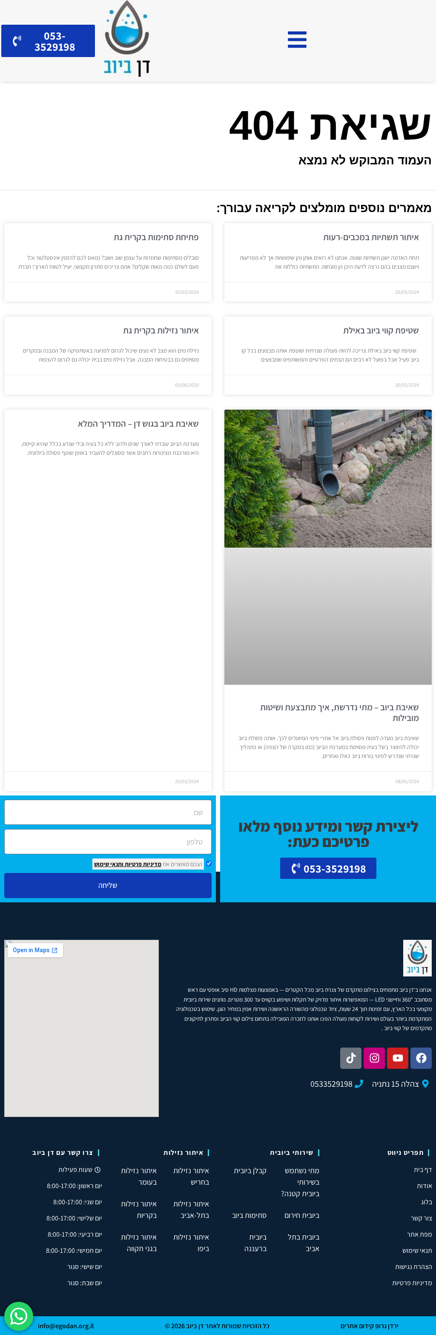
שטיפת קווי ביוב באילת (381, 330)
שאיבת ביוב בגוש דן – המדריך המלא (138, 423)
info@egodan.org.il (66, 1325)
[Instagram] (374, 1058)
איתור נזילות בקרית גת (161, 330)
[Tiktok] (350, 1058)
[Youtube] (397, 1058)
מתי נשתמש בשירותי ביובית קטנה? (300, 1182)
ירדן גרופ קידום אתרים (370, 1325)
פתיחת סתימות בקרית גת (156, 237)
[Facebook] (421, 1058)
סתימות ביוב (249, 1215)
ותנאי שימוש (108, 864)
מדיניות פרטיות (142, 864)
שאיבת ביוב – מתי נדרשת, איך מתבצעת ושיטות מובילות (339, 712)
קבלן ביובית (250, 1170)
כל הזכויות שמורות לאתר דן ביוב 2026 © (217, 1325)
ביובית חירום (301, 1215)
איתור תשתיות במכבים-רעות (371, 237)
